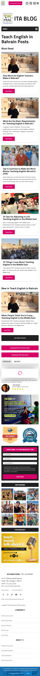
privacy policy (14, 673)
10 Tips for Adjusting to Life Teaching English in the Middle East (20, 218)
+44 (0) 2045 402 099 (12, 586)
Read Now (8, 91)
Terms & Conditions (17, 590)
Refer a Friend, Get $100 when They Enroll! (12, 599)
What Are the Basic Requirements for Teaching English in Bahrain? (19, 122)
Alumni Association (6, 620)
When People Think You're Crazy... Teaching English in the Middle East (18, 316)
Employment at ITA (6, 660)
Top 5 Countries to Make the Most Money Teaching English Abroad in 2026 (19, 171)
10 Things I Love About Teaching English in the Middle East (18, 263)
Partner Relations (6, 655)
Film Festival (4, 630)
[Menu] (37, 3)
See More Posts (20, 338)
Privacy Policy (5, 590)
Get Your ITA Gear (6, 625)
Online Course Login (7, 616)
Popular (7, 361)
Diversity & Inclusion (7, 646)
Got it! (28, 673)
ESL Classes (4, 635)
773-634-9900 (10, 583)
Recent (17, 361)
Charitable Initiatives (7, 650)
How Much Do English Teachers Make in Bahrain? (18, 77)
